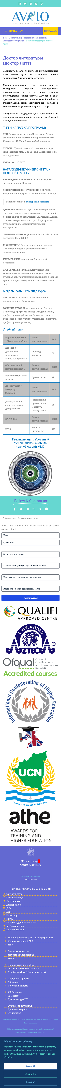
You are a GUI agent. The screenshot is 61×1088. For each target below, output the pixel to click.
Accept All (30, 1066)
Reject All (30, 1082)
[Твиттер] (25, 3)
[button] (50, 31)
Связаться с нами (30, 1023)
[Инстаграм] (30, 3)
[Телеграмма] (36, 3)
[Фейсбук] (19, 3)
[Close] (58, 1039)
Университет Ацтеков (13, 41)
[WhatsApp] (41, 3)
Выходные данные (10, 1019)
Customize (30, 1074)
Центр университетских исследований (28, 38)
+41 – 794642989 (31, 880)
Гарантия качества (50, 1019)
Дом (5, 38)
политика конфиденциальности (30, 1019)
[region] (30, 1062)
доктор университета (37, 201)
